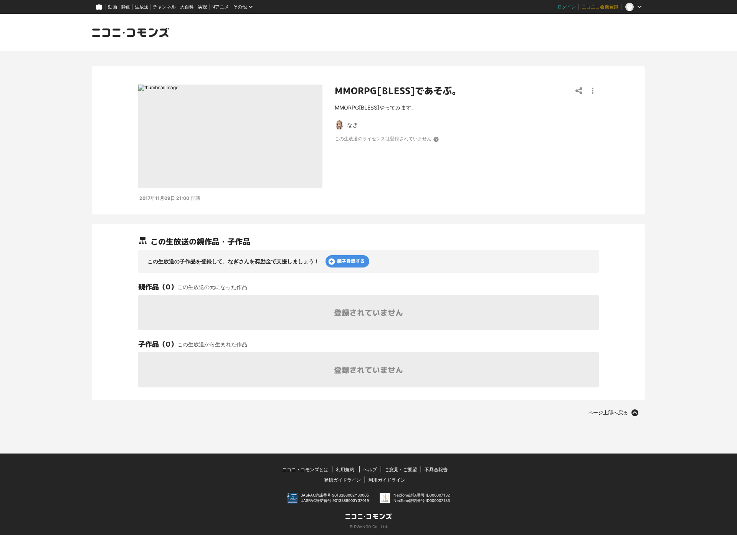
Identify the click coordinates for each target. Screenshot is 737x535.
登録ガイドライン (342, 480)
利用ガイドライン (386, 480)
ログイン (566, 7)
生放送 (142, 7)
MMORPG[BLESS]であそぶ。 (398, 90)
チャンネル (164, 7)
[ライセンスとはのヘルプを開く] (436, 139)
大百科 (187, 7)
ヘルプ (370, 469)
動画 (112, 7)
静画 (126, 7)
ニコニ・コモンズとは (305, 469)
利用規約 (345, 469)
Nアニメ (220, 7)
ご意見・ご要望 (401, 469)
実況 (202, 7)
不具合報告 (436, 469)
